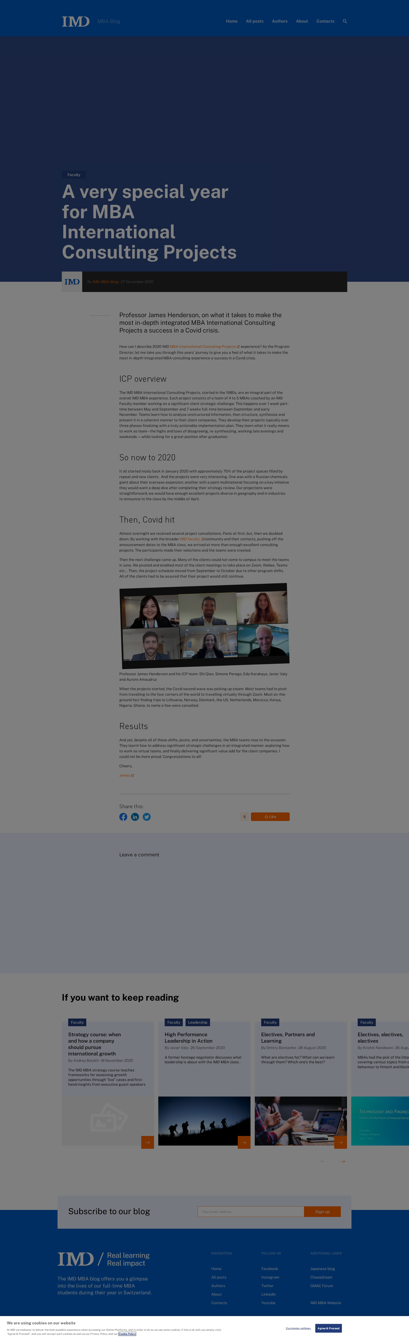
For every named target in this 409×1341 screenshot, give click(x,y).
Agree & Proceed (329, 1328)
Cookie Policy (127, 1333)
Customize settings (298, 1328)
